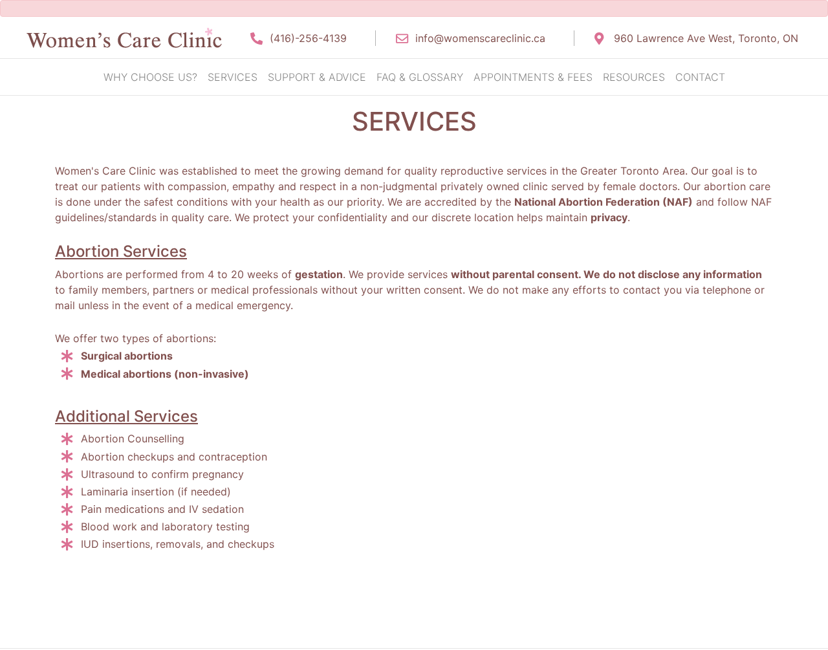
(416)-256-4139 (308, 38)
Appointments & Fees (533, 76)
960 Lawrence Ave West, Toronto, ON (706, 38)
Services (232, 76)
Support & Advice (317, 76)
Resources (634, 76)
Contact (700, 76)
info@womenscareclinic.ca (480, 38)
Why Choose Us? (150, 76)
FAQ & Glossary (419, 76)
